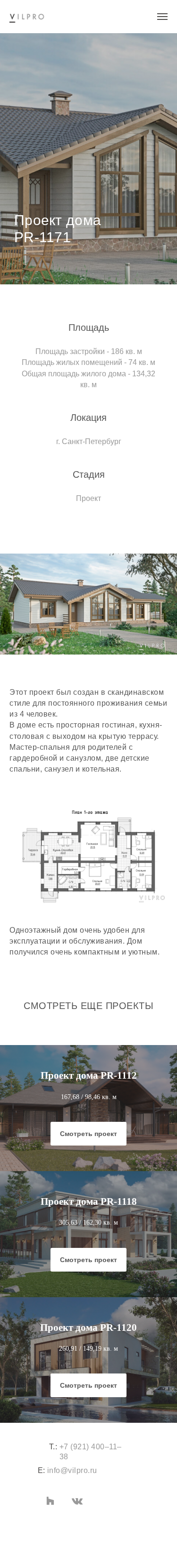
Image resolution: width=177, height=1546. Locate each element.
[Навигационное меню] (162, 16)
